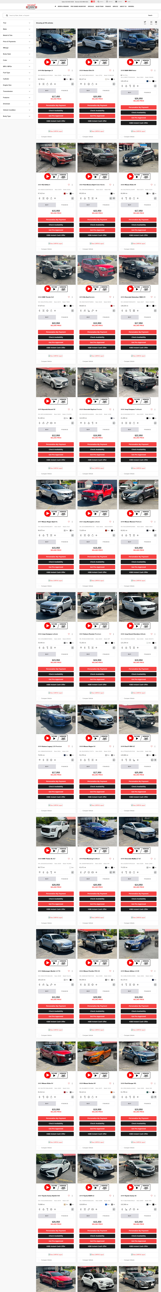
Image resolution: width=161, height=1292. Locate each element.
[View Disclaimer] (55, 84)
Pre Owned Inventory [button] (78, 6)
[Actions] (72, 70)
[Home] (55, 6)
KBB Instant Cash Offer (56, 121)
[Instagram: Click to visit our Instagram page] (94, 2)
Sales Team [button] (99, 6)
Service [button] (115, 6)
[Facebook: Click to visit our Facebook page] (92, 2)
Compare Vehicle (46, 136)
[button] (74, 43)
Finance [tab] (64, 90)
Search (150, 15)
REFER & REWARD (63, 6)
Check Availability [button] (56, 111)
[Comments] (72, 84)
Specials (91, 6)
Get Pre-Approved (56, 116)
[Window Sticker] (114, 198)
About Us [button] (123, 6)
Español (131, 6)
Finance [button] (108, 6)
